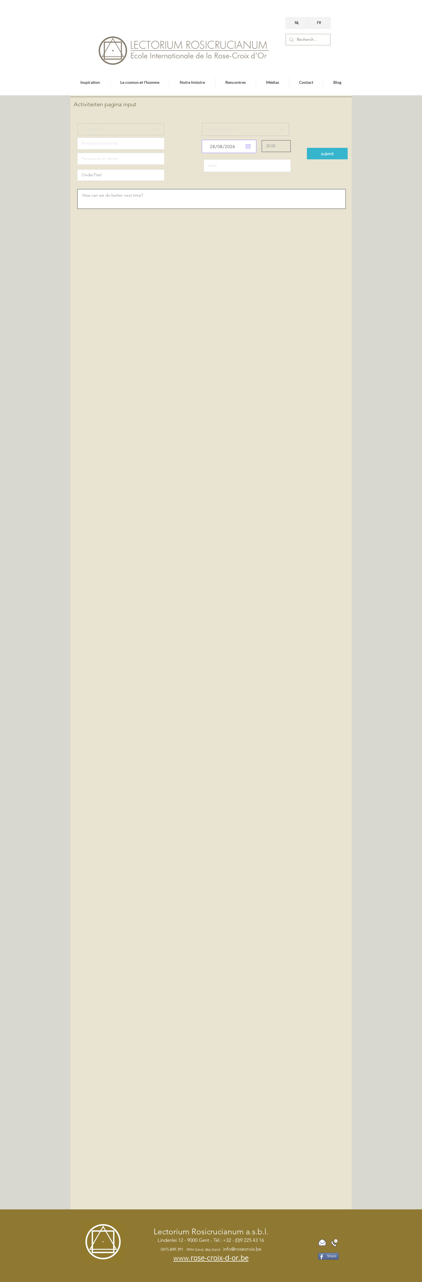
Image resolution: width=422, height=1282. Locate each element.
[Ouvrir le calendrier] (248, 146)
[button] (327, 153)
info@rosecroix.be (242, 1249)
